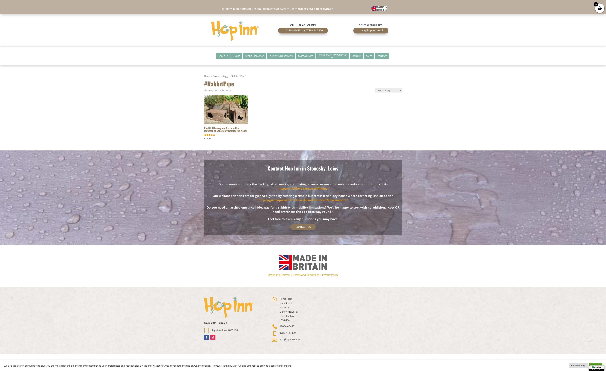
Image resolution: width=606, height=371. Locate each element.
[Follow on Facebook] (206, 337)
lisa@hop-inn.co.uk (372, 30)
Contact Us (303, 227)
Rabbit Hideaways (254, 56)
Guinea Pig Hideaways (281, 56)
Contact (382, 56)
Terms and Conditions (306, 275)
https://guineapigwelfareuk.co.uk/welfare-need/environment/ (303, 200)
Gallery (356, 56)
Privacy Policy (330, 275)
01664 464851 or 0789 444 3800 (304, 30)
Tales (369, 56)
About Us (223, 56)
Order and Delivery (279, 275)
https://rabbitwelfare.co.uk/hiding (303, 188)
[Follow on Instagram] (212, 337)
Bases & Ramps (305, 56)
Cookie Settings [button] (578, 365)
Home (237, 56)
